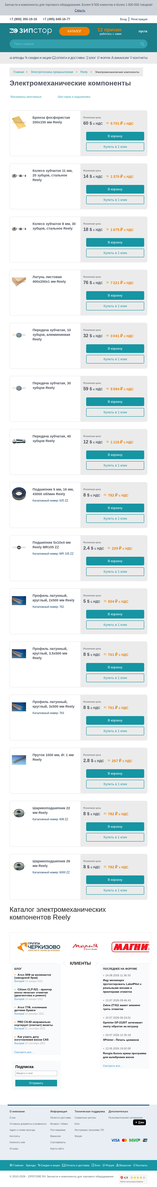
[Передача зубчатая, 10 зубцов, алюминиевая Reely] (19, 335)
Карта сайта (57, 1148)
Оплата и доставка (70, 57)
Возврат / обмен (59, 1124)
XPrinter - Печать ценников (121, 1039)
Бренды (18, 57)
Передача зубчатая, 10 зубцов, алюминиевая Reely (52, 334)
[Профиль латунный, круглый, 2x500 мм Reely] (19, 601)
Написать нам (17, 1142)
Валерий (19, 981)
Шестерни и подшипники (74, 96)
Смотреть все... (24, 1052)
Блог (92, 57)
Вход (123, 19)
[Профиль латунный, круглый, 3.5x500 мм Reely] (19, 654)
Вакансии (121, 57)
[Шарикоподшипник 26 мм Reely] (19, 866)
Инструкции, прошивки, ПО (89, 1130)
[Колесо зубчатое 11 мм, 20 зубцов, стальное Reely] (19, 176)
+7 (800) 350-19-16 (23, 19)
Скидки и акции (39, 57)
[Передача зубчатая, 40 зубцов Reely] (19, 441)
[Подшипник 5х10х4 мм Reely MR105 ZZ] (19, 547)
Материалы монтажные (26, 96)
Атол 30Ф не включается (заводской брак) (32, 976)
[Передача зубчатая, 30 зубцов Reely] (19, 388)
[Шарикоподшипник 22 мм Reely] (19, 813)
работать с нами (109, 31)
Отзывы (14, 1148)
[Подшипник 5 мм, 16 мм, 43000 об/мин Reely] (19, 493)
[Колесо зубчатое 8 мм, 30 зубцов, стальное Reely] (19, 229)
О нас (13, 1117)
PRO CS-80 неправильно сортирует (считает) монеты (33, 1023)
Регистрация (139, 19)
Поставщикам (57, 1130)
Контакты (140, 57)
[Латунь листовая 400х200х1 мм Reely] (19, 282)
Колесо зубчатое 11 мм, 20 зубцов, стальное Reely (53, 175)
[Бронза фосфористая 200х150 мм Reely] (19, 122)
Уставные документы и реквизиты (28, 1124)
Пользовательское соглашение (126, 1117)
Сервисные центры (85, 1117)
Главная (18, 1165)
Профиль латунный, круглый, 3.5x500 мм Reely (50, 653)
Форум (105, 57)
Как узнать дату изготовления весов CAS (31, 1038)
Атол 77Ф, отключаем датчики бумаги (30, 1009)
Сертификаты (58, 1142)
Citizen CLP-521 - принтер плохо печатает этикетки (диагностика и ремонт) (33, 992)
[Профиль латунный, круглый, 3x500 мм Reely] (19, 707)
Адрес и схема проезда (22, 1130)
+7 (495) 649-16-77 (56, 19)
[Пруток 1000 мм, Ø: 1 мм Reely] (19, 760)
